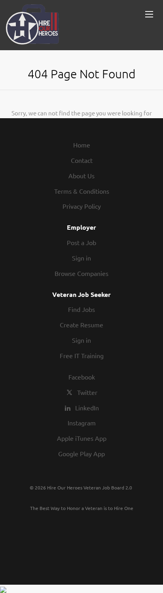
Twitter (87, 392)
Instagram (82, 423)
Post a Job (81, 242)
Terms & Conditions (81, 191)
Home (81, 145)
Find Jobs (81, 309)
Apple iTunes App (81, 438)
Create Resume (81, 325)
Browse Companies (81, 273)
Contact (82, 160)
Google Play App (81, 453)
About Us (81, 175)
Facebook (81, 377)
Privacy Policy (82, 206)
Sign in (81, 258)
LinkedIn (87, 408)
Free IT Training (82, 355)
